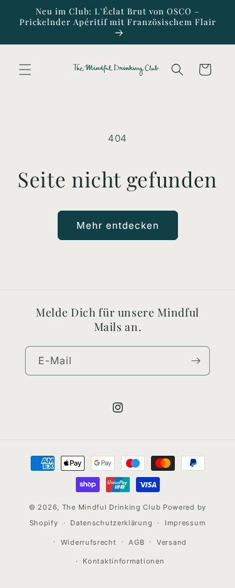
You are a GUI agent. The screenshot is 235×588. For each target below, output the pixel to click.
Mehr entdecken (117, 225)
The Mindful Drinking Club (111, 507)
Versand (172, 542)
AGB (136, 542)
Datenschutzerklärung (111, 522)
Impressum (185, 522)
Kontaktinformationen (123, 561)
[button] (25, 69)
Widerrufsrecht (89, 542)
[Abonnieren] (195, 360)
